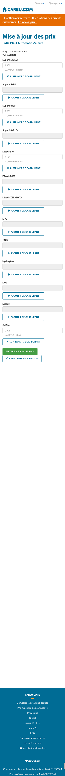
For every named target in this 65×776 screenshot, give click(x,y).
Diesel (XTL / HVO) (12, 197)
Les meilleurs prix (33, 742)
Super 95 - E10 (32, 722)
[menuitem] (32, 696)
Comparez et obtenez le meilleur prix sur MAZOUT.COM (32, 769)
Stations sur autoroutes (32, 737)
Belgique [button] (56, 3)
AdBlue (6, 325)
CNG (5, 240)
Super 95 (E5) (9, 84)
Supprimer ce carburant (24, 76)
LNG (4, 282)
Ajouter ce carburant (24, 97)
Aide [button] (40, 3)
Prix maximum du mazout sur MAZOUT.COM (32, 774)
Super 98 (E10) (10, 130)
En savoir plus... (27, 22)
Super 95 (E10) (10, 59)
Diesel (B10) (8, 176)
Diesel (32, 717)
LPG (4, 218)
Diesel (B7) (8, 151)
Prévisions (32, 712)
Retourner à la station (23, 358)
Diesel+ (6, 303)
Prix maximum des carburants (32, 707)
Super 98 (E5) (9, 105)
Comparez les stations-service (32, 702)
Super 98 (32, 727)
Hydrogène (8, 261)
